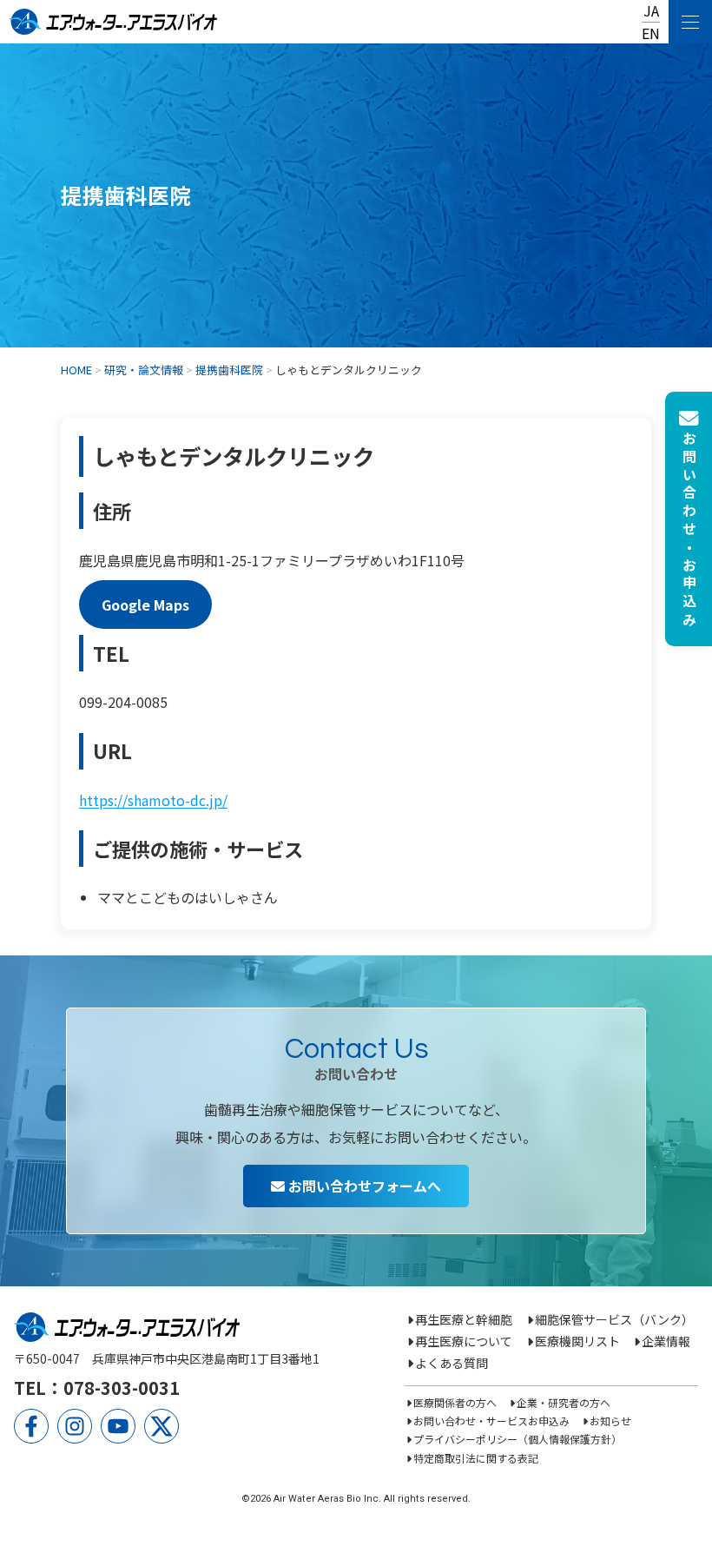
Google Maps (145, 604)
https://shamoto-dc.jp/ (153, 800)
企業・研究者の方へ (563, 1402)
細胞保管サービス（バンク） (614, 1319)
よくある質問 (451, 1362)
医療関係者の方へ (455, 1402)
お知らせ (610, 1420)
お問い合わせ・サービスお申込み (491, 1420)
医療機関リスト (577, 1341)
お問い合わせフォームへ (363, 1185)
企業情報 (666, 1341)
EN (651, 33)
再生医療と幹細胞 (463, 1319)
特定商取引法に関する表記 (475, 1457)
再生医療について (463, 1341)
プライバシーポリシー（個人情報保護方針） (517, 1438)
